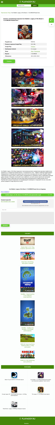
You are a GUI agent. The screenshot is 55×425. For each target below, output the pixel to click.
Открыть (33, 46)
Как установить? (5, 191)
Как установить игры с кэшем (8, 201)
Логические (37, 51)
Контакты (26, 423)
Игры (32, 51)
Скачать (9, 61)
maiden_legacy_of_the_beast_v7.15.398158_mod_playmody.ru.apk (28, 195)
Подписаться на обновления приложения (35, 201)
